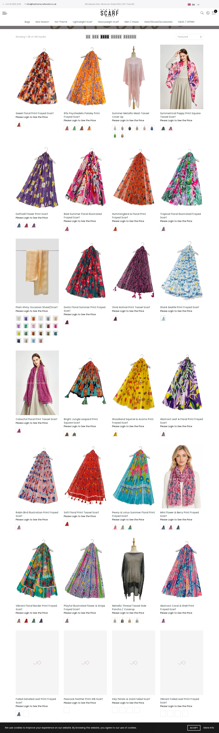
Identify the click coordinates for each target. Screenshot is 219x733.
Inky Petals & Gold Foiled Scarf (131, 699)
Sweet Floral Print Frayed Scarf (35, 113)
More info (209, 727)
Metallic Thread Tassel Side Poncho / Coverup (129, 607)
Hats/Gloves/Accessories (158, 21)
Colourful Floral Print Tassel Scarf (36, 419)
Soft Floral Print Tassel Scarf (81, 512)
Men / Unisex (132, 21)
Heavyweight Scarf (108, 21)
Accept (194, 727)
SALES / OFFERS (186, 21)
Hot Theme (61, 21)
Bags (27, 21)
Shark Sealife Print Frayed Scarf (179, 307)
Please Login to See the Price (32, 117)
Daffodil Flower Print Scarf (32, 214)
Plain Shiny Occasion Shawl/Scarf (37, 307)
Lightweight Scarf (82, 21)
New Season (42, 21)
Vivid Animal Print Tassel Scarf (131, 307)
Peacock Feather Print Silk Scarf (83, 699)
